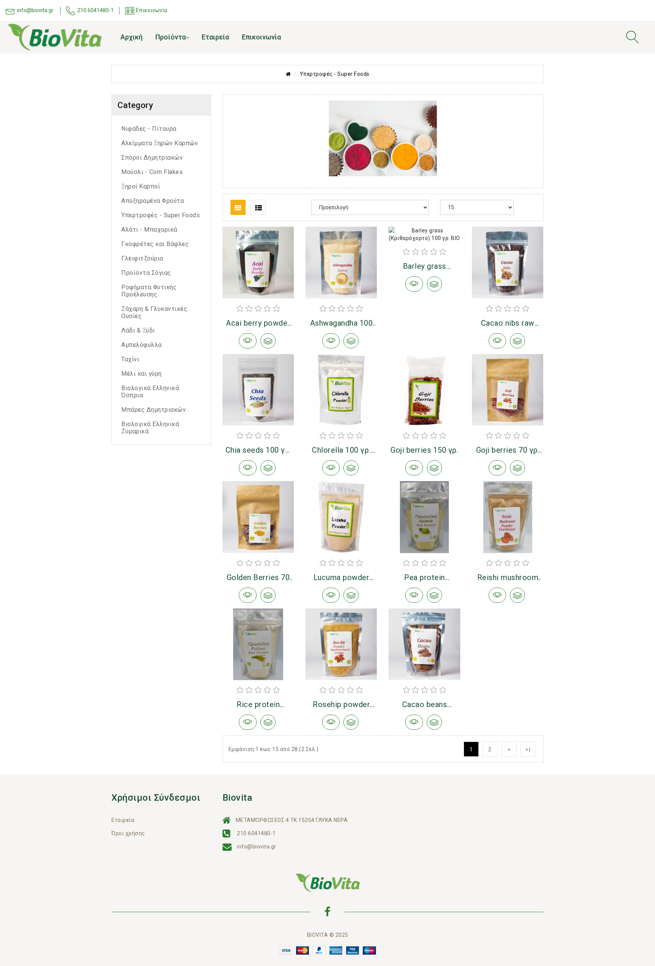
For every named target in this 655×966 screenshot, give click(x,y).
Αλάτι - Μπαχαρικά (149, 229)
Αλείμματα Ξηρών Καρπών (159, 143)
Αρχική (132, 37)
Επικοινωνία (261, 37)
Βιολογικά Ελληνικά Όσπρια (150, 391)
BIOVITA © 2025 (327, 935)
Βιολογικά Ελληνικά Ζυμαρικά (150, 427)
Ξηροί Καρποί (140, 186)
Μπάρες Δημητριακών (153, 409)
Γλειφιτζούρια (142, 258)
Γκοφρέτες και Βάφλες (155, 244)
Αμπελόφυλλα (141, 344)
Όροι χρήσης (128, 833)
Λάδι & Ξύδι (138, 330)
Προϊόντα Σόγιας (146, 272)
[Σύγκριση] (268, 341)
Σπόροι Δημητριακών (152, 157)
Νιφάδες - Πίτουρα (149, 128)
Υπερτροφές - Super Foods (335, 74)
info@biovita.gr (256, 847)
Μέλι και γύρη (141, 373)
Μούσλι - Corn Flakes (152, 172)
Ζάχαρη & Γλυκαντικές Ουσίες (154, 312)
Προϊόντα (170, 37)
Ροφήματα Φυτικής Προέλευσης (149, 291)
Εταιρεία (215, 37)
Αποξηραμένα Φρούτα (152, 200)
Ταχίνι (130, 359)
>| (528, 749)
